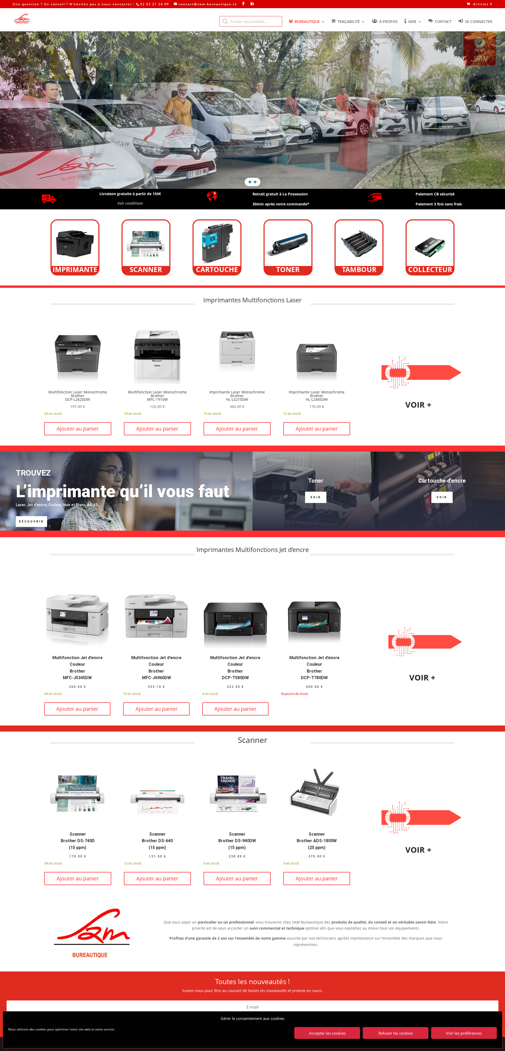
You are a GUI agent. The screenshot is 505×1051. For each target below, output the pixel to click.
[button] (8, 110)
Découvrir (31, 521)
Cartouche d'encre (442, 480)
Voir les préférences (464, 1033)
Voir (315, 497)
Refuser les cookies (395, 1033)
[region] (252, 110)
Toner (315, 480)
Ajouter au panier (78, 428)
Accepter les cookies (327, 1033)
